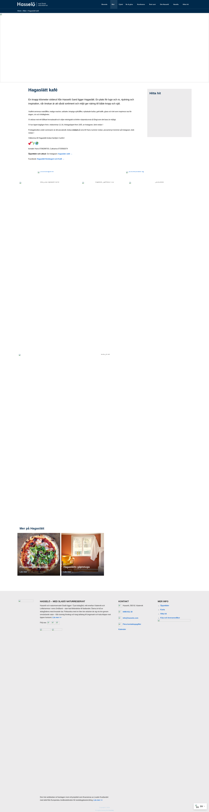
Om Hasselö (164, 4)
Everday (111, 810)
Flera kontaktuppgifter (132, 624)
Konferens (141, 4)
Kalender (122, 629)
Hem (19, 11)
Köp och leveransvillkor (170, 618)
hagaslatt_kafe (64, 154)
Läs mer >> (56, 617)
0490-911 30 (127, 612)
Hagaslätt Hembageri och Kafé (49, 159)
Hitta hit (186, 4)
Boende (104, 4)
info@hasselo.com (130, 618)
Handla (176, 4)
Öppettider (164, 605)
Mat (113, 4)
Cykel (121, 4)
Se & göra (129, 4)
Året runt (152, 4)
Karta (162, 610)
